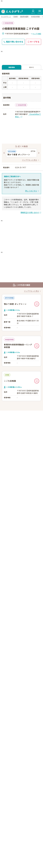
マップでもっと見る (29, 160)
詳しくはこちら (31, 191)
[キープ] (36, 304)
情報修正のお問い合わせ (30, 212)
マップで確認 (36, 34)
